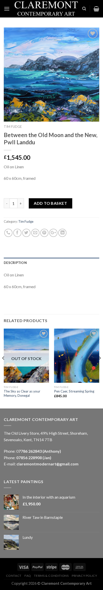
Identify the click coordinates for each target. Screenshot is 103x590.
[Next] (99, 368)
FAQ (27, 576)
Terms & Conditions (51, 576)
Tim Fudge (13, 127)
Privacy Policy (84, 576)
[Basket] (96, 8)
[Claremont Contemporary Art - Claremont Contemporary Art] (46, 8)
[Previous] (3, 368)
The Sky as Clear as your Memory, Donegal (22, 393)
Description (15, 263)
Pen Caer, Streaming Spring (74, 391)
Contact (14, 576)
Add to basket (50, 203)
